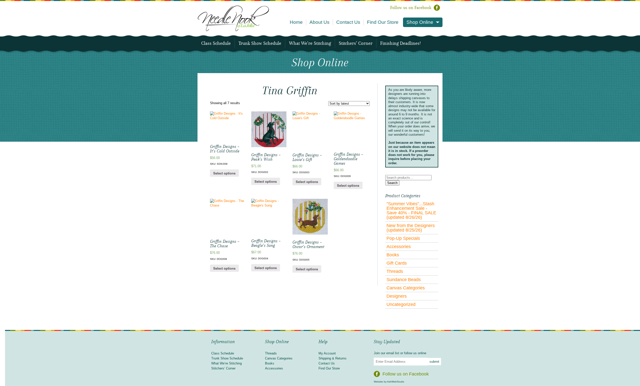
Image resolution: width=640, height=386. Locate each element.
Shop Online (419, 22)
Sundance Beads (403, 279)
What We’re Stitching (310, 43)
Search (392, 183)
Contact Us (348, 22)
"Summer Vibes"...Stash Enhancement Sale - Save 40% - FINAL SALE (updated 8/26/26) (411, 210)
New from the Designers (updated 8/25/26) (410, 228)
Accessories (398, 246)
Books (392, 254)
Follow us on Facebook (410, 7)
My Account (327, 353)
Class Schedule (216, 43)
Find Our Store (382, 22)
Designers (396, 296)
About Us (320, 22)
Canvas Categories (405, 287)
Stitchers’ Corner (355, 43)
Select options (224, 173)
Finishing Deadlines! (400, 43)
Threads (394, 271)
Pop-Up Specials (403, 238)
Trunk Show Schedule (259, 43)
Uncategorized (401, 304)
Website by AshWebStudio (389, 381)
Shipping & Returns (332, 358)
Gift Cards (396, 263)
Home (296, 22)
